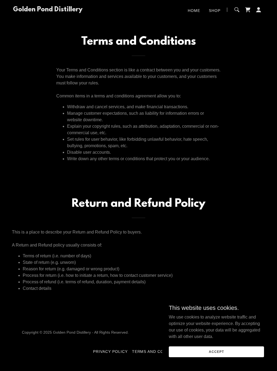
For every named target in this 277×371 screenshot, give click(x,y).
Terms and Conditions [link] (158, 351)
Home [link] (194, 10)
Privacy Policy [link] (110, 351)
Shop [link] (214, 10)
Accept (216, 351)
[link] (48, 10)
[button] (258, 9)
